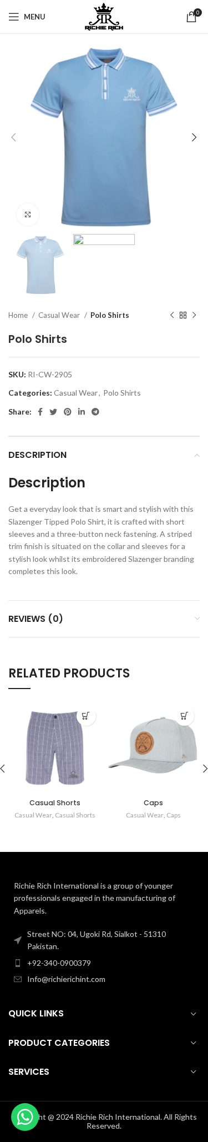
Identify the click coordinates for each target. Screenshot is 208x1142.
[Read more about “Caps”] (184, 716)
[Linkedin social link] (81, 412)
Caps (153, 802)
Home (18, 315)
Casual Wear (60, 315)
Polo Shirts (109, 315)
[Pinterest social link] (67, 412)
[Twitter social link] (53, 412)
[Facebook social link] (40, 412)
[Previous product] (171, 315)
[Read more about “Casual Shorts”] (86, 716)
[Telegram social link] (95, 412)
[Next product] (194, 315)
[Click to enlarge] (28, 214)
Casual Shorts (54, 802)
